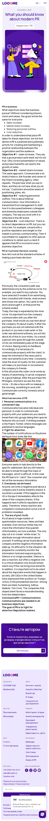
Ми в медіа (8, 716)
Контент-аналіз (33, 685)
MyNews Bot (9, 689)
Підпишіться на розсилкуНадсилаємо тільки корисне (16, 782)
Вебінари (30, 742)
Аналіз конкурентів (35, 716)
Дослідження (32, 756)
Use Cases (31, 752)
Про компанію (10, 712)
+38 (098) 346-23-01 (11, 770)
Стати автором (10, 745)
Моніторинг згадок (35, 712)
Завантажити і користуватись (33, 747)
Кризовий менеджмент (32, 721)
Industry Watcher (34, 689)
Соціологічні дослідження (32, 702)
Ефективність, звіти (35, 733)
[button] (38, 3)
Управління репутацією (31, 728)
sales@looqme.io (10, 773)
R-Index (29, 697)
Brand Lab (30, 693)
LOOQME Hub (9, 685)
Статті (6, 742)
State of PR (31, 760)
